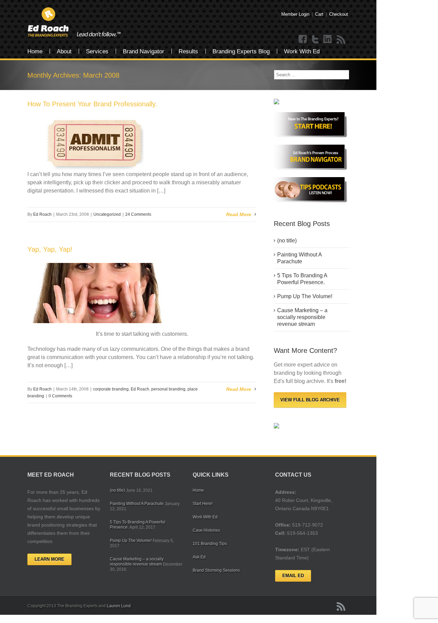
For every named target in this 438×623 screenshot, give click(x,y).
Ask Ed (199, 557)
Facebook (302, 39)
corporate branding (111, 389)
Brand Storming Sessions (216, 570)
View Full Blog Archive (310, 399)
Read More (238, 214)
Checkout (338, 14)
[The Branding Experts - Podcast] (311, 190)
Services (97, 51)
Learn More (49, 559)
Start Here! (202, 503)
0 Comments (60, 396)
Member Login (295, 14)
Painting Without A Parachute (299, 258)
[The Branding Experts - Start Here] (311, 126)
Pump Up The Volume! (304, 296)
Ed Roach (42, 214)
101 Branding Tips (210, 543)
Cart (319, 14)
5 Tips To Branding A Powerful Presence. (302, 279)
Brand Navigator (143, 51)
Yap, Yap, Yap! (50, 249)
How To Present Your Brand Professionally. (92, 104)
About (64, 51)
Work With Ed (302, 51)
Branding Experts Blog (241, 51)
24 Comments (138, 214)
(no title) (287, 240)
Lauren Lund (119, 606)
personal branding (168, 389)
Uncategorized (107, 214)
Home (34, 51)
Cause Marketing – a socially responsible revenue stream (302, 317)
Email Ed (293, 575)
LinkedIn (327, 39)
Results (188, 51)
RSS (341, 39)
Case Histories (206, 530)
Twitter (315, 39)
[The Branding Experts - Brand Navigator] (311, 158)
